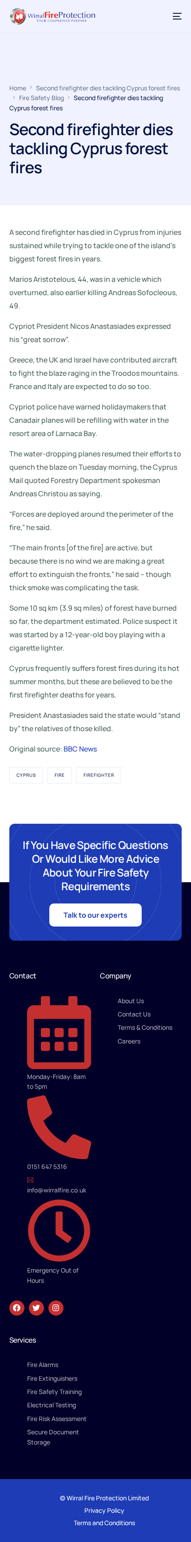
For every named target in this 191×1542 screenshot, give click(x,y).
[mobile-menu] (173, 16)
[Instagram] (56, 1308)
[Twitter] (36, 1308)
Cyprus (26, 775)
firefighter (99, 775)
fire (60, 775)
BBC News (80, 749)
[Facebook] (16, 1308)
